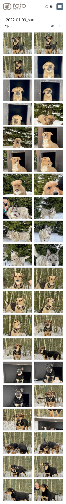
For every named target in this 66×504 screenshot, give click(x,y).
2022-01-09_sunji (21, 19)
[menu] (59, 6)
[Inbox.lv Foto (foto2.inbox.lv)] (18, 6)
